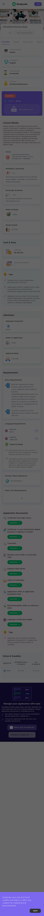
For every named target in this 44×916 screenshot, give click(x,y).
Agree (35, 910)
